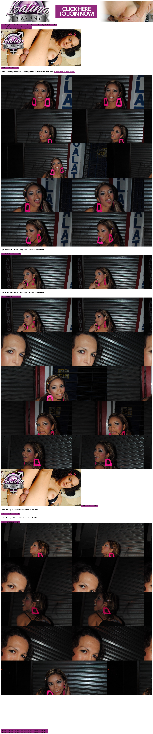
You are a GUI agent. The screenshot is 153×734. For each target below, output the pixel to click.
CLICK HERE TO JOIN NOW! (11, 514)
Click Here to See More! (64, 72)
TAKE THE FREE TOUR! (89, 505)
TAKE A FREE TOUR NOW (10, 67)
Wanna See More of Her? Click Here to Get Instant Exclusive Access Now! (24, 730)
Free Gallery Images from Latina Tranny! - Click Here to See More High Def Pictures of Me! (29, 25)
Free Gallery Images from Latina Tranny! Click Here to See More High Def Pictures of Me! (16, 27)
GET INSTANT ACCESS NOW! (11, 254)
